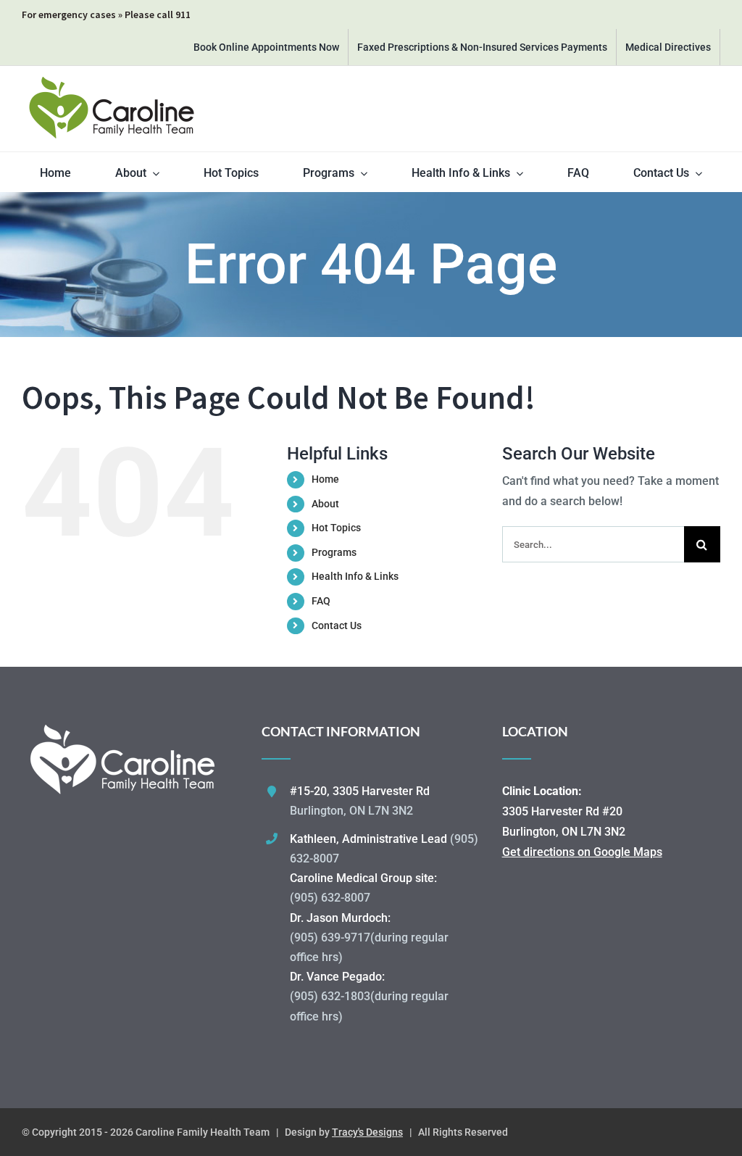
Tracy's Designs (367, 1132)
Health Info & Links (355, 576)
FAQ (321, 601)
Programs (334, 552)
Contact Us (337, 625)
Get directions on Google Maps (582, 852)
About (325, 504)
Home (325, 479)
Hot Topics (336, 527)
